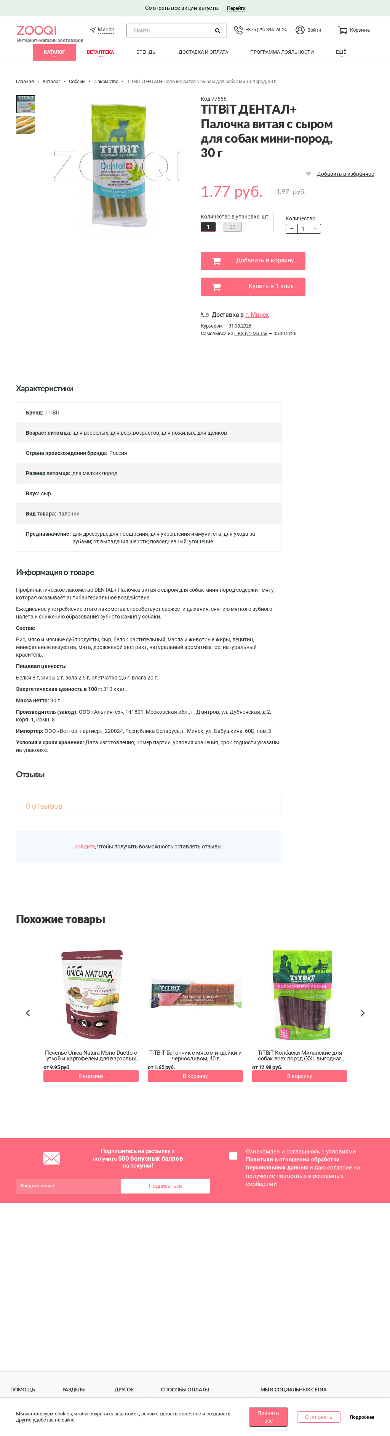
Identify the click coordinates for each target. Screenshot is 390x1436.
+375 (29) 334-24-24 (266, 29)
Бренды (146, 52)
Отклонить (318, 1417)
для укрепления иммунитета (185, 534)
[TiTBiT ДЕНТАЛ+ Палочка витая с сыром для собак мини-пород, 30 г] (25, 104)
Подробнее (362, 1417)
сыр (46, 493)
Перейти (236, 8)
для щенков (212, 433)
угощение (201, 541)
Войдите (84, 846)
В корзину (91, 1076)
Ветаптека (100, 52)
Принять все (268, 1417)
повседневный (168, 541)
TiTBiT (52, 413)
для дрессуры (90, 534)
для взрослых (91, 433)
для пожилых (178, 433)
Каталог (54, 52)
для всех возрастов (134, 433)
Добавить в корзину (265, 260)
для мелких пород (94, 473)
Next (364, 1021)
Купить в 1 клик (271, 286)
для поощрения (128, 534)
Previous (31, 1026)
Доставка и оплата (203, 52)
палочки (69, 514)
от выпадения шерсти (120, 541)
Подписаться (165, 1186)
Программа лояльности (282, 52)
